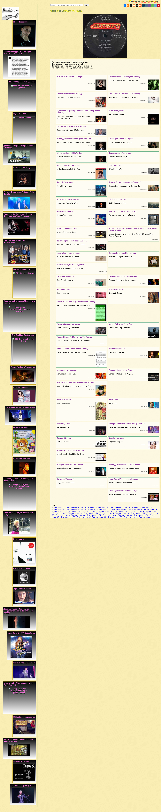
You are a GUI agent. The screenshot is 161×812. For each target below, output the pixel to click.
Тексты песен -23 (75, 513)
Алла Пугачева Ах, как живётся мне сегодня (19, 514)
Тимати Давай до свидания (68, 324)
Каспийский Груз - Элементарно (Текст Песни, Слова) (17, 52)
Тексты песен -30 (78, 515)
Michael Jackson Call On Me (68, 165)
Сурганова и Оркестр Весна (23, 786)
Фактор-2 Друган (116, 289)
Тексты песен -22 (60, 513)
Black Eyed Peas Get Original (121, 139)
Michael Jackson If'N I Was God (69, 153)
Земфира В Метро (117, 349)
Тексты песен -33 (125, 515)
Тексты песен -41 (146, 517)
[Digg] (137, 5)
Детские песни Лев (21, 427)
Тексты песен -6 (131, 507)
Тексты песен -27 (138, 513)
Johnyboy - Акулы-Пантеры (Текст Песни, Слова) (18, 480)
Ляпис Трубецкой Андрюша (23, 367)
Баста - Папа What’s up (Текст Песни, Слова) (76, 302)
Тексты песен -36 (68, 517)
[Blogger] (134, 5)
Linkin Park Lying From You (120, 324)
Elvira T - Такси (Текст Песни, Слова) (72, 349)
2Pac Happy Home (116, 111)
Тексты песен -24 (91, 513)
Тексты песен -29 (63, 515)
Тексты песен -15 (58, 511)
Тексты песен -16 (74, 511)
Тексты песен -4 (102, 507)
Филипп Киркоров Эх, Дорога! (22, 82)
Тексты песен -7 (146, 507)
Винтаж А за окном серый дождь (123, 211)
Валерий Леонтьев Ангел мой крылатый (127, 424)
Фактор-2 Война (64, 438)
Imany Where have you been (68, 253)
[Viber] (149, 5)
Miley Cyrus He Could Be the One (70, 450)
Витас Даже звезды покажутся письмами (75, 139)
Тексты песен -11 (103, 509)
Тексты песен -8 (57, 509)
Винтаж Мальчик (64, 399)
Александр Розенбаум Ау (68, 199)
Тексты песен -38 (99, 517)
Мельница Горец (64, 424)
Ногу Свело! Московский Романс (123, 479)
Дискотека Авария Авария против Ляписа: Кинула (18, 740)
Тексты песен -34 (141, 515)
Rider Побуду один (65, 182)
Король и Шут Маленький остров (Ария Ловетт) (18, 684)
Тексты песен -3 (87, 507)
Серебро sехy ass (116, 438)
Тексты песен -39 (115, 517)
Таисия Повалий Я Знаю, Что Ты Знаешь (74, 337)
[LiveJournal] (143, 5)
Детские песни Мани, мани (120, 153)
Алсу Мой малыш (20, 387)
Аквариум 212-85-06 (21, 568)
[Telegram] (155, 5)
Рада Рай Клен (19, 114)
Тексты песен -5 (116, 507)
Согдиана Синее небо (66, 479)
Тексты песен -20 (137, 511)
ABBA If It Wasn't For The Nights (70, 77)
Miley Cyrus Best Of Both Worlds (21, 633)
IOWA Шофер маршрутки (24, 717)
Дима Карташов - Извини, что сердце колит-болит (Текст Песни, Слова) (18, 611)
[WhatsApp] (152, 5)
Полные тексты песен (145, 1)
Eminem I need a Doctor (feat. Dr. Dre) (124, 77)
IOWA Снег (113, 399)
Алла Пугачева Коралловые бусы (124, 491)
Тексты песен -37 (84, 517)
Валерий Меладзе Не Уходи (121, 370)
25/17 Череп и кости (117, 199)
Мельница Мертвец (21, 761)
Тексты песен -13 (135, 509)
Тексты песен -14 (150, 509)
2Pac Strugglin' (115, 165)
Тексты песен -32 (110, 515)
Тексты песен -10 (88, 509)
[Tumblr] (146, 5)
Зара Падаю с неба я (22, 589)
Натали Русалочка (65, 211)
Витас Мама (18, 539)
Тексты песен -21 (152, 511)
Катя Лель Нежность (65, 276)
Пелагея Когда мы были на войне (20, 407)
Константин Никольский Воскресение (14, 241)
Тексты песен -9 (72, 509)
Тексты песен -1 (57, 507)
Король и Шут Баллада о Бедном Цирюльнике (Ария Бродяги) (18, 215)
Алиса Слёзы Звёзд (21, 168)
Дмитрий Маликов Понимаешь (70, 465)
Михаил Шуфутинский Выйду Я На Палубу (19, 193)
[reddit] (140, 5)
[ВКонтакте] (125, 5)
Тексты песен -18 (105, 511)
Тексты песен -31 (94, 515)
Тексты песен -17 (90, 511)
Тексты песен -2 (72, 507)
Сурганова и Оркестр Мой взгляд (71, 126)
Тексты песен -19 (121, 511)
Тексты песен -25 (107, 513)
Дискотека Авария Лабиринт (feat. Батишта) (18, 147)
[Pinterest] (158, 5)
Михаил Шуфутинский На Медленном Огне (75, 382)
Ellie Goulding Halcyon (22, 269)
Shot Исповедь (63, 289)
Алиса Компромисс (21, 459)
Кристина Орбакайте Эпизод (69, 94)
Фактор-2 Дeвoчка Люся (67, 228)
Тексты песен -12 (119, 509)
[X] (131, 5)
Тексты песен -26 (122, 513)
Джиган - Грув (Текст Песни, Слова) (72, 241)
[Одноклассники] (128, 5)
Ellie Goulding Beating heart (23, 335)
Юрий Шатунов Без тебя (24, 663)
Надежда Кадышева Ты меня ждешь (124, 465)
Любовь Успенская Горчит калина (123, 276)
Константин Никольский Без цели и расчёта (19, 302)
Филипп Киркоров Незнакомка (122, 253)
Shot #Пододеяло (20, 22)
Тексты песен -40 (131, 517)
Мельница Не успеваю (66, 370)
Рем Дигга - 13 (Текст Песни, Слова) (124, 94)
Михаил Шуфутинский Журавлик (71, 265)
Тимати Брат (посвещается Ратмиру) (125, 182)
